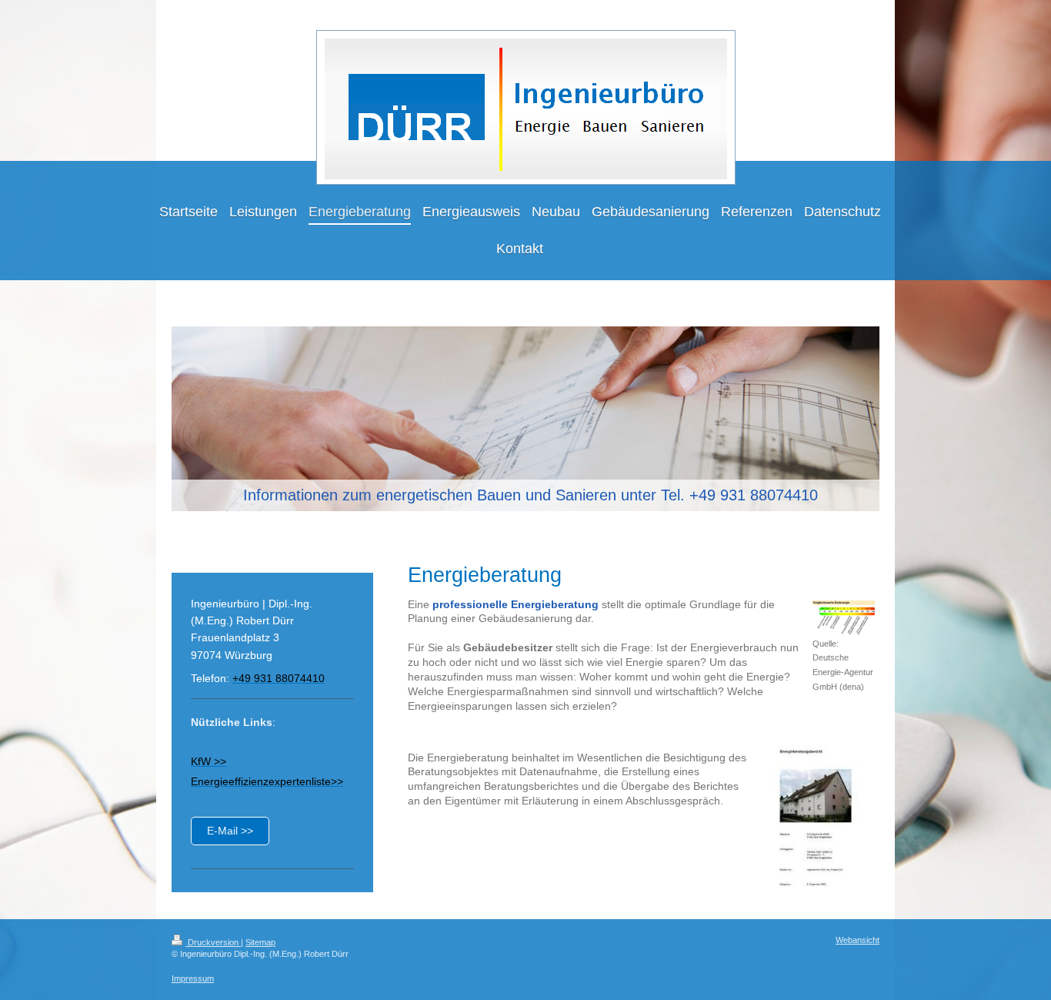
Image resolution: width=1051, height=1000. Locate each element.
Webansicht (857, 940)
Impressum (193, 978)
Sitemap (260, 942)
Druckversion (213, 942)
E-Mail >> (230, 830)
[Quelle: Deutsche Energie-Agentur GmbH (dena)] (843, 618)
